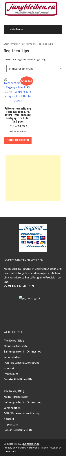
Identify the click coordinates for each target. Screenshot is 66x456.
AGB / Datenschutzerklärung (22, 362)
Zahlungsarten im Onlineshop (22, 351)
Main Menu (16, 29)
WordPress (33, 447)
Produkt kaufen (18, 140)
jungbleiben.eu (31, 443)
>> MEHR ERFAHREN (19, 286)
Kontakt (9, 368)
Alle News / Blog (14, 340)
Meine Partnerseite (16, 346)
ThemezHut (10, 451)
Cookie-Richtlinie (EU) (18, 379)
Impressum (11, 374)
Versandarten (12, 357)
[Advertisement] (33, 178)
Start (6, 43)
